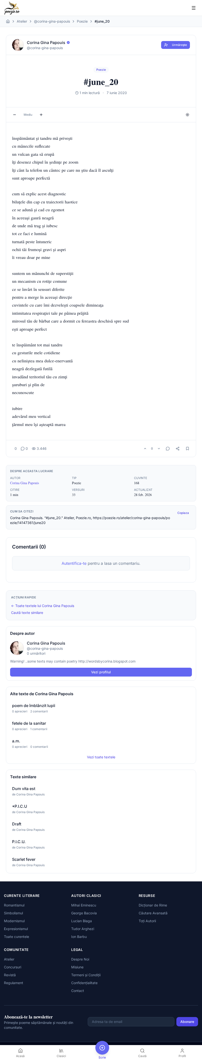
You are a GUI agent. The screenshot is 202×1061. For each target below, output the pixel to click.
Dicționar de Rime (153, 905)
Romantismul (14, 905)
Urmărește (179, 45)
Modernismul (14, 921)
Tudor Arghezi (82, 929)
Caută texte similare (27, 612)
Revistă (10, 975)
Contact (77, 991)
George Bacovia (84, 913)
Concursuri (12, 967)
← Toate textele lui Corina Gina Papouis (42, 606)
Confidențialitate (84, 983)
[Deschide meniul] (193, 7)
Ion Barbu (79, 936)
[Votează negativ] (158, 448)
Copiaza (183, 513)
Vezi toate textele (101, 757)
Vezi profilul (101, 672)
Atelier (22, 21)
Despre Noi (80, 959)
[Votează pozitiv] (145, 448)
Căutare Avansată (153, 913)
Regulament (13, 983)
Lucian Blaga (81, 921)
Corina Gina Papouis (24, 483)
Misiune (77, 967)
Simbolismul (13, 913)
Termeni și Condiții (86, 975)
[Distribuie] (177, 448)
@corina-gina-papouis (52, 21)
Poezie (82, 21)
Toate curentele (16, 936)
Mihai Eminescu (83, 905)
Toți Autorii (147, 921)
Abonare (187, 1021)
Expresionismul (16, 929)
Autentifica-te (74, 563)
